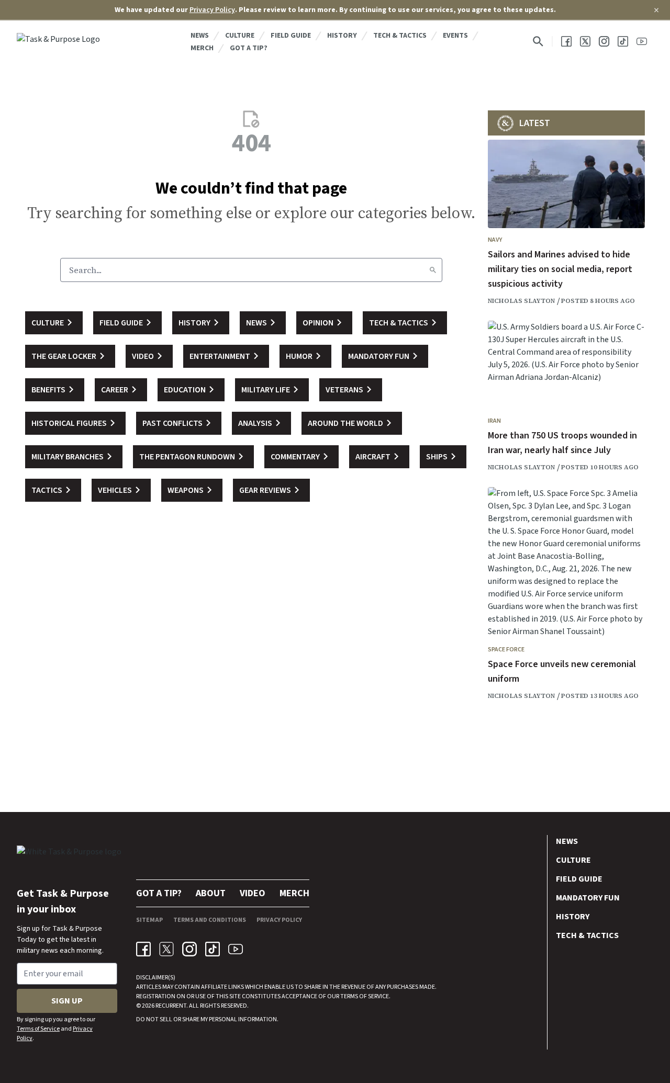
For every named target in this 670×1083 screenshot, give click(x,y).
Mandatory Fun (588, 898)
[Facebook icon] (143, 949)
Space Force (506, 649)
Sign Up (67, 1001)
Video (252, 893)
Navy (495, 239)
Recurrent (170, 1005)
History (342, 35)
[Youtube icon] (235, 949)
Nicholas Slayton (521, 301)
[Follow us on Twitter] (585, 41)
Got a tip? (248, 48)
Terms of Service (38, 1028)
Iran (494, 421)
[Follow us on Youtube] (641, 41)
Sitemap (149, 920)
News (200, 35)
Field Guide (291, 35)
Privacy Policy (212, 10)
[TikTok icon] (212, 949)
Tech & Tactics (400, 35)
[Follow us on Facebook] (566, 41)
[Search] (433, 270)
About (211, 893)
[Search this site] (538, 41)
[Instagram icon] (189, 949)
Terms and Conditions (209, 920)
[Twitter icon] (166, 949)
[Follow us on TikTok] (623, 41)
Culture (239, 35)
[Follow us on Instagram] (604, 41)
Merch (202, 48)
